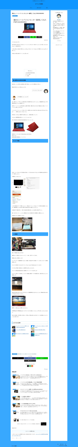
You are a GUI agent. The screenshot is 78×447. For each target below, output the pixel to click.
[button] (39, 37)
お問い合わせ (62, 444)
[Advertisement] (30, 61)
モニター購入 (28, 74)
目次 (29, 70)
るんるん (59, 19)
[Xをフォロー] (28, 366)
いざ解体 (27, 75)
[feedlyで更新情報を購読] (30, 366)
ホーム (58, 444)
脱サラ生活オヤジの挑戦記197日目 (22, 333)
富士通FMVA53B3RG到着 (30, 72)
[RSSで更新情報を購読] (32, 366)
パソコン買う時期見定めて (21, 329)
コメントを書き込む (30, 431)
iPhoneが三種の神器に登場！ (40, 329)
